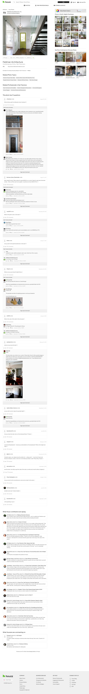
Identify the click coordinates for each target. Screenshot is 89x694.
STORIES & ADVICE (60, 5)
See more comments (8, 107)
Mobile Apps (22, 688)
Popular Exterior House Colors (9, 80)
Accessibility (55, 682)
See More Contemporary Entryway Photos (65, 50)
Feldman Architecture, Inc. (14, 11)
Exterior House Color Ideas (9, 77)
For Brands (38, 682)
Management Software (41, 680)
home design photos (31, 651)
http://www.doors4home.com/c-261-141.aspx (16, 192)
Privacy (21, 682)
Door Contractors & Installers (9, 87)
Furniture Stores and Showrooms (18, 90)
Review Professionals (57, 678)
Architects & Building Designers (13, 13)
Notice (25, 682)
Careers (21, 680)
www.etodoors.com (25, 230)
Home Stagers (6, 90)
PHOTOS (27, 5)
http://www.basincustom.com (31, 167)
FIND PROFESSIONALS (43, 5)
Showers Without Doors (23, 80)
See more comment (8, 219)
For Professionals (40, 678)
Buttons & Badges (40, 684)
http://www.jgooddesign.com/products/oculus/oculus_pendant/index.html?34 (23, 284)
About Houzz (22, 678)
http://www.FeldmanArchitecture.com (16, 66)
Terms (20, 684)
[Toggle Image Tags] (33, 58)
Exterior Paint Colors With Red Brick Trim (25, 77)
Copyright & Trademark (24, 690)
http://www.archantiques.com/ (17, 200)
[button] (6, 154)
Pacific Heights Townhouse (67, 14)
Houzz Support (56, 684)
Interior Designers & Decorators (24, 87)
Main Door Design (33, 80)
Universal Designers (37, 87)
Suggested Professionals (58, 680)
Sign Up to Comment (25, 172)
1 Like (6, 104)
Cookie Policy (22, 686)
